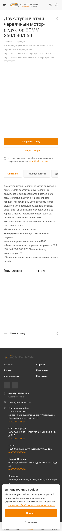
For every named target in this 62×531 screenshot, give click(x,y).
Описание (12, 173)
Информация (11, 376)
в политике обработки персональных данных (31, 505)
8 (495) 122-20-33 (17, 393)
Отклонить (31, 522)
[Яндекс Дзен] (15, 385)
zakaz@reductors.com (38, 161)
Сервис (40, 364)
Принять (31, 513)
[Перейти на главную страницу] (20, 357)
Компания (42, 370)
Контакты (41, 376)
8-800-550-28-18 (17, 421)
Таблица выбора (36, 173)
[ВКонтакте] (7, 385)
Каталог (8, 364)
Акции (7, 370)
